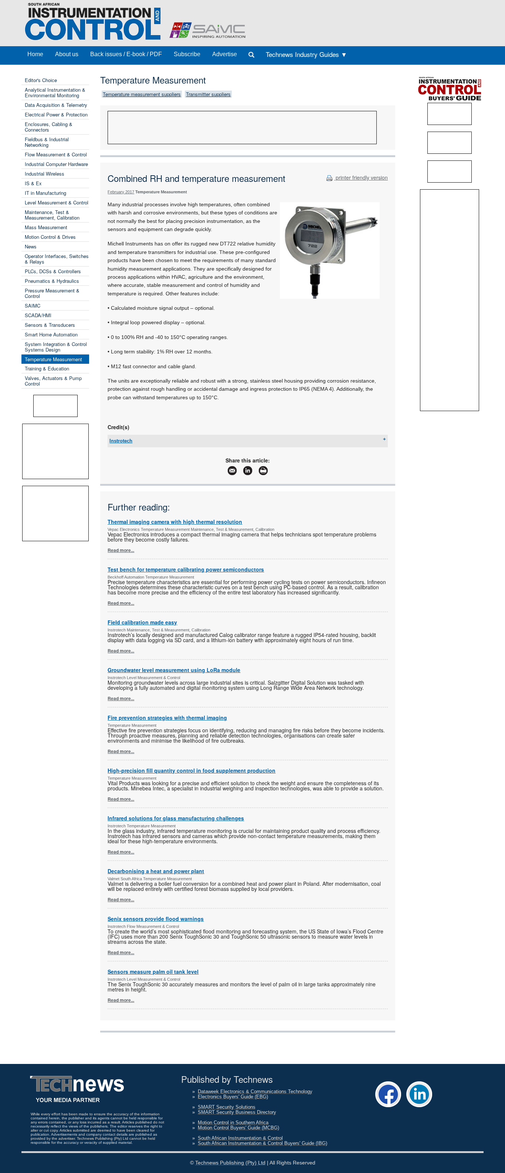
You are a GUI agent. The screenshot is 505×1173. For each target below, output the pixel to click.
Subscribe (187, 54)
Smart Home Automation (51, 334)
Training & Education (47, 368)
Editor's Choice (41, 80)
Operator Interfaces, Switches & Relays (57, 258)
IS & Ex (33, 183)
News (31, 246)
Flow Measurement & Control (56, 154)
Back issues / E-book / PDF (126, 54)
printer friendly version (361, 177)
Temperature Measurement (53, 359)
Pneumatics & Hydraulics (52, 280)
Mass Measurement (46, 227)
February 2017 (121, 192)
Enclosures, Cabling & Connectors (48, 127)
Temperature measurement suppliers (142, 94)
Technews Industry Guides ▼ (306, 54)
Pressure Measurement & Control (52, 293)
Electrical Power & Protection (56, 114)
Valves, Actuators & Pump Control (53, 380)
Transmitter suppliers (208, 94)
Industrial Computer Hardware (56, 163)
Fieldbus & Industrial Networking (47, 142)
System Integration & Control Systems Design (56, 346)
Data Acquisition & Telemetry (56, 104)
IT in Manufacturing (45, 192)
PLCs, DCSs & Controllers (53, 271)
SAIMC (32, 305)
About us (66, 54)
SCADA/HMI (38, 315)
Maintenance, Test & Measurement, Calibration (52, 215)
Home (35, 54)
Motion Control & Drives (50, 236)
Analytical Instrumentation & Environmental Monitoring (55, 92)
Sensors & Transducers (50, 324)
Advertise (224, 54)
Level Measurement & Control (56, 202)
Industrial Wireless (44, 173)
